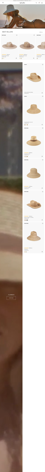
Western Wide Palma (23, 55)
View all (41, 32)
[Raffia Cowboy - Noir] (27, 220)
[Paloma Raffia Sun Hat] (33, 110)
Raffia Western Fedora (28, 92)
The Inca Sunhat (27, 187)
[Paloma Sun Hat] (26, 124)
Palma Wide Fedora (5, 55)
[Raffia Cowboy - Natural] (33, 206)
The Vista (26, 249)
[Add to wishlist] (17, 35)
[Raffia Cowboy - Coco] (26, 220)
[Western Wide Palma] (3, 58)
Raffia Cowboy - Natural (29, 217)
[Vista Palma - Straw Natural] (24, 251)
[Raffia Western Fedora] (33, 78)
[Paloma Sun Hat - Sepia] (27, 124)
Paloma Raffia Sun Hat (28, 122)
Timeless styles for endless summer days (21, 0)
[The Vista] (33, 237)
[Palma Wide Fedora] (9, 47)
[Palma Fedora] (37, 58)
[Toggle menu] (3, 2)
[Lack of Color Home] (22, 3)
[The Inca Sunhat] (33, 174)
